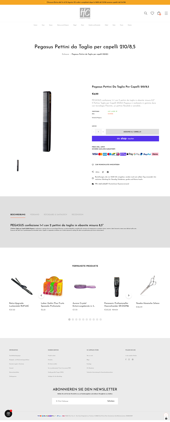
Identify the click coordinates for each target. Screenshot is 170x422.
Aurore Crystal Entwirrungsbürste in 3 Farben (83, 306)
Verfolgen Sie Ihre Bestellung (55, 376)
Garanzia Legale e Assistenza (16, 364)
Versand (34, 215)
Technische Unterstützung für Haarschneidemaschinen (100, 372)
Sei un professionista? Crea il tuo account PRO (59, 368)
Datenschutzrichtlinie (14, 372)
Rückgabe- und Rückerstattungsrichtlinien (19, 359)
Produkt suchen (51, 355)
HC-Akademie (90, 368)
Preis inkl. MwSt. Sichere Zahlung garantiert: (103, 148)
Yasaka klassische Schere (147, 303)
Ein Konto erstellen (52, 364)
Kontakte (50, 359)
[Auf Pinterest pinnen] (108, 172)
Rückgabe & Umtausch (55, 215)
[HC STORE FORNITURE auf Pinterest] (132, 359)
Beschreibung (17, 215)
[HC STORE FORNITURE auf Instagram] (129, 359)
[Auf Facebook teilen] (103, 172)
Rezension (77, 215)
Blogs (88, 359)
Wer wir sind (90, 355)
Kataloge (89, 364)
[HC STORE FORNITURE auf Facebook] (125, 359)
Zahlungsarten (12, 376)
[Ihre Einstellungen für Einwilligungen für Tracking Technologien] (166, 418)
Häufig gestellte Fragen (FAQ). (56, 372)
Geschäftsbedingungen (14, 355)
